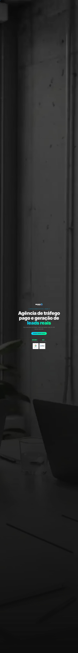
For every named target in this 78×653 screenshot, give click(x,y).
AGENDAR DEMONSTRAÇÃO (39, 333)
